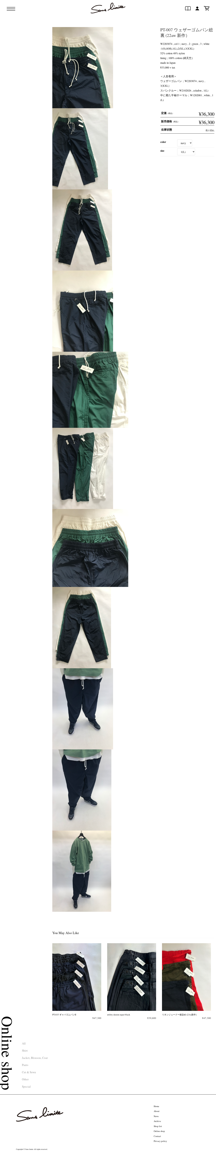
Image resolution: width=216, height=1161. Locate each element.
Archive (157, 1121)
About (156, 1111)
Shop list (158, 1126)
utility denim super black (118, 1014)
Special (26, 1086)
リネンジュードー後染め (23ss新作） (180, 1014)
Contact (157, 1136)
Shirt (25, 1050)
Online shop (159, 1131)
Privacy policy (160, 1141)
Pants (25, 1065)
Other (25, 1079)
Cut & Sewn (29, 1072)
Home (156, 1106)
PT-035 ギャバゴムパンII (64, 1014)
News (156, 1116)
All (24, 1043)
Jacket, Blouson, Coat (35, 1058)
